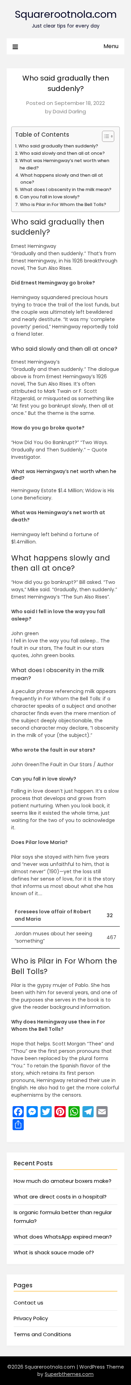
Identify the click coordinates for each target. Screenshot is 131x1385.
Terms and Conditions (42, 1334)
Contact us (28, 1302)
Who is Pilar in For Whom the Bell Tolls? (63, 204)
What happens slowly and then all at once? (61, 178)
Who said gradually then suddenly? (58, 146)
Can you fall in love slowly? (50, 197)
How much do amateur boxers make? (62, 1181)
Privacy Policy (31, 1318)
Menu (110, 46)
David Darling (69, 111)
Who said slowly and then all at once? (62, 153)
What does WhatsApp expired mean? (63, 1236)
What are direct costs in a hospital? (60, 1196)
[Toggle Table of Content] (104, 136)
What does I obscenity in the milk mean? (65, 189)
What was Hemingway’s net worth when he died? (64, 164)
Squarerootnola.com (66, 14)
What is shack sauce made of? (54, 1252)
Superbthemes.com (69, 1374)
